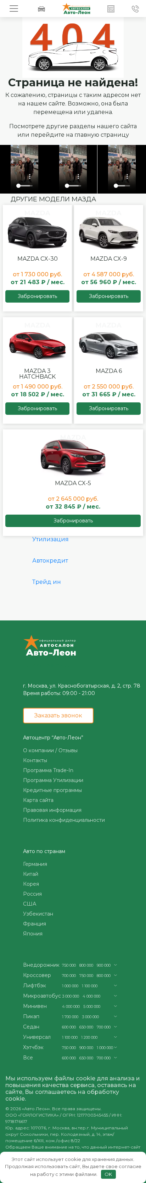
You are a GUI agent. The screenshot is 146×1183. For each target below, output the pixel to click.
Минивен (35, 1006)
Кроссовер (37, 975)
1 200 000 (89, 1037)
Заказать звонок (58, 715)
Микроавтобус (42, 996)
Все (28, 1057)
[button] (110, 8)
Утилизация (50, 539)
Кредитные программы (52, 790)
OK (108, 1174)
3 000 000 (70, 996)
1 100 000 (89, 985)
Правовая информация (52, 810)
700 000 (69, 975)
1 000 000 (70, 985)
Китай (30, 874)
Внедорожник (41, 965)
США (29, 904)
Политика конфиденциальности (64, 820)
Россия (32, 894)
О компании (38, 750)
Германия (35, 864)
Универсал (37, 1037)
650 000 (86, 1027)
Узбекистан (38, 914)
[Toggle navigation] (14, 8)
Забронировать (37, 296)
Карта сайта (38, 800)
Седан (31, 1027)
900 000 (104, 965)
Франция (34, 924)
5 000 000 (91, 1006)
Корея (31, 884)
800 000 (86, 965)
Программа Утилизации (53, 780)
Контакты (35, 760)
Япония (33, 933)
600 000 (69, 1027)
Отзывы (68, 750)
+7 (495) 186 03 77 (46, 665)
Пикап (31, 1016)
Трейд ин (46, 582)
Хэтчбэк (33, 1047)
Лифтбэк (34, 985)
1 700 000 (70, 1016)
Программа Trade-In (48, 770)
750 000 (69, 965)
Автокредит (50, 560)
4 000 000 (91, 996)
